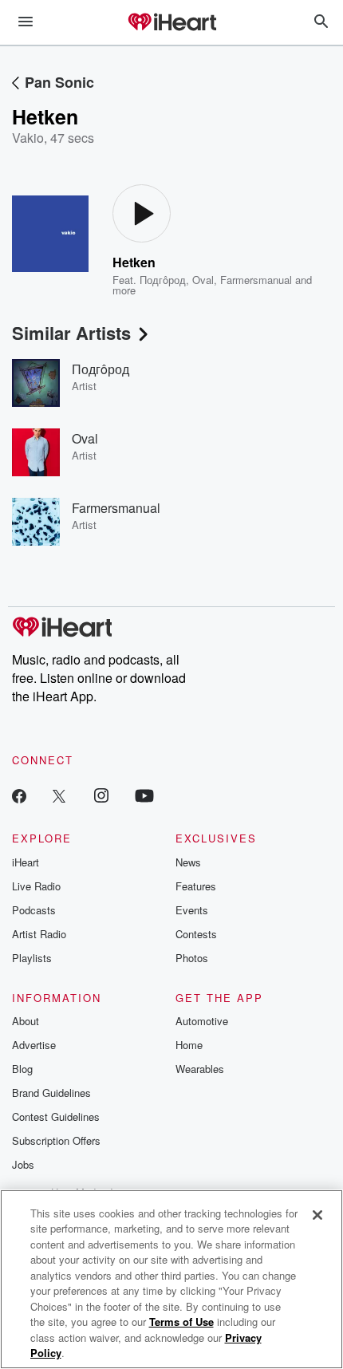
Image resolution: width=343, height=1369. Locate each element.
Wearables (199, 1068)
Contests (196, 933)
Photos (191, 957)
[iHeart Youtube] (144, 795)
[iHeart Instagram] (101, 795)
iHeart (25, 862)
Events (191, 909)
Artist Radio (39, 933)
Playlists (32, 957)
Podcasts (34, 909)
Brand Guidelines (51, 1092)
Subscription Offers (56, 1140)
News (188, 862)
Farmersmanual (256, 279)
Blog (22, 1068)
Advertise (34, 1044)
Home (189, 1044)
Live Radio (36, 886)
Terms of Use (181, 1321)
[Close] (317, 1215)
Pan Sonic (59, 82)
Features (195, 886)
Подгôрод (163, 279)
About (25, 1020)
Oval (203, 279)
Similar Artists (71, 332)
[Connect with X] (59, 795)
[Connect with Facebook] (19, 795)
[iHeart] (171, 23)
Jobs (23, 1164)
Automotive (201, 1020)
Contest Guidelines (56, 1116)
